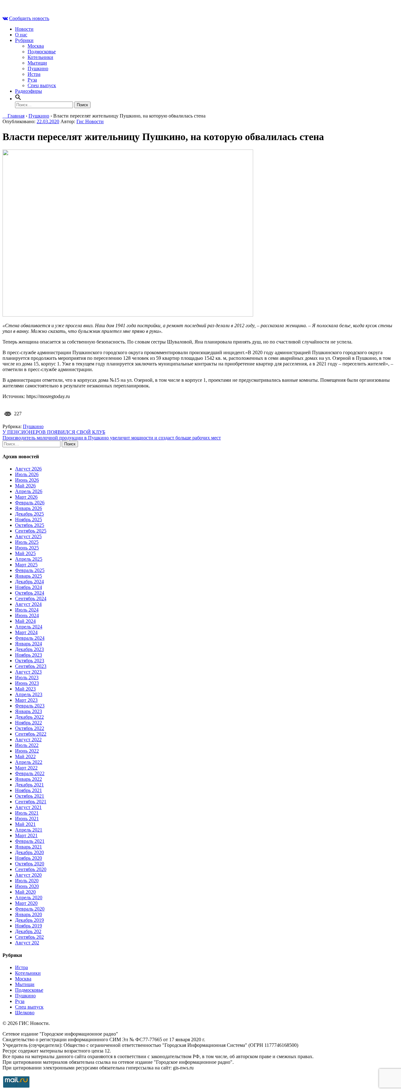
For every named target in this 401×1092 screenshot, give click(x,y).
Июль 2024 (27, 609)
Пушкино (38, 68)
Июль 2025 (27, 542)
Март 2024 (26, 632)
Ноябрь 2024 (28, 587)
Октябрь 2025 (29, 525)
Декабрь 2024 (29, 581)
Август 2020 (28, 875)
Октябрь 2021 (29, 796)
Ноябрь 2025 (28, 519)
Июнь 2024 (27, 615)
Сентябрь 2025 (30, 530)
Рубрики (24, 40)
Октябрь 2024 (29, 593)
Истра (34, 74)
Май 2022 (25, 756)
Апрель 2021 (28, 829)
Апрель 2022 (28, 762)
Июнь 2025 (27, 547)
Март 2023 (26, 700)
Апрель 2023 (28, 694)
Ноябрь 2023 (28, 655)
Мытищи (37, 63)
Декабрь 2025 (29, 514)
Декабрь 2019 (29, 920)
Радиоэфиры (28, 91)
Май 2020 (25, 892)
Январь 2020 (28, 914)
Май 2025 (25, 553)
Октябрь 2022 (29, 728)
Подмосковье (42, 51)
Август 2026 (28, 468)
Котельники (40, 57)
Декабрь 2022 (29, 717)
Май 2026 (25, 485)
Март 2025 (26, 564)
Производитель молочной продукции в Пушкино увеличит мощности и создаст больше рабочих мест (112, 437)
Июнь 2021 (27, 818)
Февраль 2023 (29, 705)
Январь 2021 (28, 846)
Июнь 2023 (27, 683)
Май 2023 (25, 688)
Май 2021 (25, 824)
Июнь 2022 (27, 750)
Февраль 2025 (29, 570)
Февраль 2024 (29, 638)
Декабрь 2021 (29, 784)
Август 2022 (28, 739)
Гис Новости (90, 121)
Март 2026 (26, 497)
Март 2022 (26, 767)
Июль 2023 (27, 677)
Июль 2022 (27, 745)
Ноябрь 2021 (28, 790)
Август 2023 (28, 672)
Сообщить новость (29, 18)
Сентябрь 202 (29, 937)
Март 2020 (26, 903)
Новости (24, 29)
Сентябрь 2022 (30, 734)
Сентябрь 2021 (30, 801)
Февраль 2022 (29, 773)
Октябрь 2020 (29, 863)
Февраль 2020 (29, 908)
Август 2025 (28, 536)
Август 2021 (28, 807)
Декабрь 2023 (29, 649)
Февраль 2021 (29, 841)
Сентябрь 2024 (30, 598)
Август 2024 (28, 604)
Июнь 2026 (27, 480)
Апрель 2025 (28, 559)
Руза (32, 79)
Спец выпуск (42, 85)
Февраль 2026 (29, 502)
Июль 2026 (27, 474)
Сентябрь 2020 (30, 869)
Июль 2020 (27, 880)
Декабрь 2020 (29, 852)
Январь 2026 (28, 508)
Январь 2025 (28, 576)
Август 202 (27, 942)
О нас (21, 34)
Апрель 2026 (28, 491)
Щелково (24, 1012)
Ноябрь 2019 (28, 925)
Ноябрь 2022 (28, 722)
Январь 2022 (28, 779)
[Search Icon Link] (18, 98)
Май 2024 (25, 621)
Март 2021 (26, 835)
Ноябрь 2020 (28, 858)
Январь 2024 (28, 643)
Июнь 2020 (27, 886)
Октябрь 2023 (29, 660)
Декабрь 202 (28, 931)
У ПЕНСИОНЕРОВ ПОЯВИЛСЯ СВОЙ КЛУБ (54, 432)
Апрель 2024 (28, 626)
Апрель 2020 (28, 897)
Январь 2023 (28, 711)
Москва (36, 46)
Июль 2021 (27, 813)
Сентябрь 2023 (30, 666)
